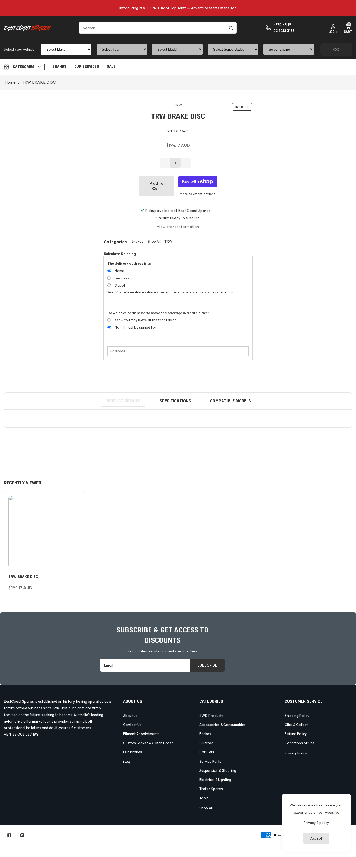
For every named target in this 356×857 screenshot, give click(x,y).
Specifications (175, 401)
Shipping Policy (297, 715)
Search (122, 844)
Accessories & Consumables (222, 724)
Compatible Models (230, 401)
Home (10, 82)
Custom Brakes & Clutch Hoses (148, 743)
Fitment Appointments (141, 733)
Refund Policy (296, 733)
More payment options (198, 194)
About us (130, 715)
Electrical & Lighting (215, 779)
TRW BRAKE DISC (23, 576)
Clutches (206, 743)
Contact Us (132, 724)
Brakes (137, 241)
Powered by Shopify (168, 835)
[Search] (231, 28)
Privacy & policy (316, 822)
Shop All (154, 241)
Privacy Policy (296, 753)
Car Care (207, 752)
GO (336, 49)
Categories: (116, 241)
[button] (348, 28)
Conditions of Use (300, 743)
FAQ (126, 762)
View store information (178, 226)
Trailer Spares (211, 788)
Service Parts (210, 761)
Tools (203, 798)
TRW (168, 241)
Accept (316, 838)
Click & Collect (296, 724)
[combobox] (158, 28)
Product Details (122, 401)
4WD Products (211, 715)
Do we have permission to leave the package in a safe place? (158, 313)
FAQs (235, 844)
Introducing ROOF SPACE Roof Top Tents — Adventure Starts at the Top (178, 7)
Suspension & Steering (217, 770)
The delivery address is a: (129, 263)
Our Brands (132, 752)
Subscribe (207, 665)
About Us (145, 844)
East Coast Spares (134, 835)
